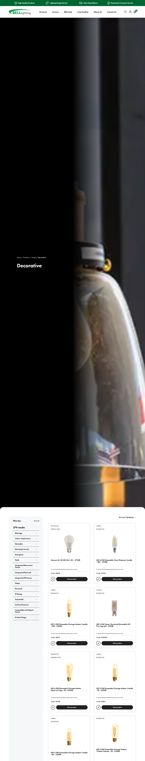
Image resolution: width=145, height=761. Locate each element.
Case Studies (82, 12)
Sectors (55, 12)
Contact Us (111, 12)
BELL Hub (68, 12)
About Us (98, 12)
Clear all (36, 521)
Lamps (33, 257)
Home (19, 257)
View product (71, 579)
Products (43, 12)
